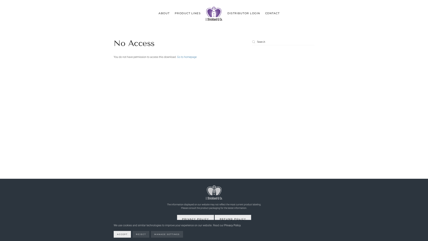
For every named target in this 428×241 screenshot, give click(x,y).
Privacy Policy (195, 219)
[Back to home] (214, 13)
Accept (122, 234)
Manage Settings (167, 234)
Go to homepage (187, 57)
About (164, 13)
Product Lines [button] (188, 13)
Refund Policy (233, 219)
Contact (272, 13)
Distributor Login (243, 13)
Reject (141, 234)
